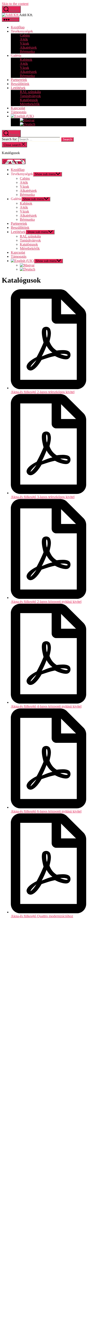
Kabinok (26, 59)
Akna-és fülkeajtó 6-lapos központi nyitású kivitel (46, 811)
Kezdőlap (18, 27)
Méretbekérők (30, 104)
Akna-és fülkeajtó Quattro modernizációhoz (42, 916)
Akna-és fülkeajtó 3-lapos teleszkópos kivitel (42, 497)
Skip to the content (15, 4)
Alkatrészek (28, 47)
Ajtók (24, 39)
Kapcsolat (18, 108)
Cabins (25, 35)
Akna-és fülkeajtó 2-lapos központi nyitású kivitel (46, 602)
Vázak (24, 43)
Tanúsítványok (30, 96)
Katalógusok (29, 100)
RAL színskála (30, 92)
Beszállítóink (20, 84)
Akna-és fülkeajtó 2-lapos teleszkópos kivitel (42, 392)
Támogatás (18, 112)
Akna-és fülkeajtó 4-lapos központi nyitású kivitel (46, 706)
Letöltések (18, 88)
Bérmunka (27, 51)
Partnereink (19, 80)
